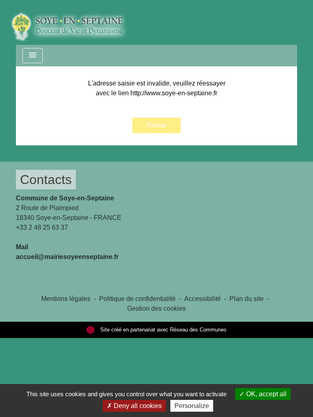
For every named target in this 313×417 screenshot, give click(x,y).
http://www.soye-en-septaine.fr (173, 93)
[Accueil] (75, 22)
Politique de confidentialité (137, 298)
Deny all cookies (137, 405)
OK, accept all (266, 394)
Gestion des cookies (156, 308)
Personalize (191, 405)
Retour (156, 125)
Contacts (46, 179)
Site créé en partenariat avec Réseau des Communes (163, 330)
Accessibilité (202, 298)
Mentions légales (65, 298)
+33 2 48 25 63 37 (42, 227)
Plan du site (246, 298)
